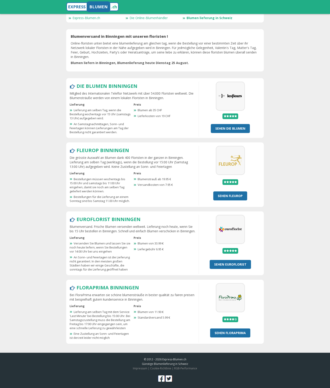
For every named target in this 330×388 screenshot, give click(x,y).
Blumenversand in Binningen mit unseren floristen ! (119, 36)
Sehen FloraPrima (230, 333)
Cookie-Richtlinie (160, 368)
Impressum (140, 368)
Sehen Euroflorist (230, 264)
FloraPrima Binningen (108, 287)
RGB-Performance (185, 368)
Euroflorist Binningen (109, 219)
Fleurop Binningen (103, 150)
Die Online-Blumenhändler (149, 18)
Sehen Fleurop (230, 196)
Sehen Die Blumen (230, 128)
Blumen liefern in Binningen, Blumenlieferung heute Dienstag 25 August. (130, 63)
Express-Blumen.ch (86, 18)
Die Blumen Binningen (107, 85)
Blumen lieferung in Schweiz (209, 18)
